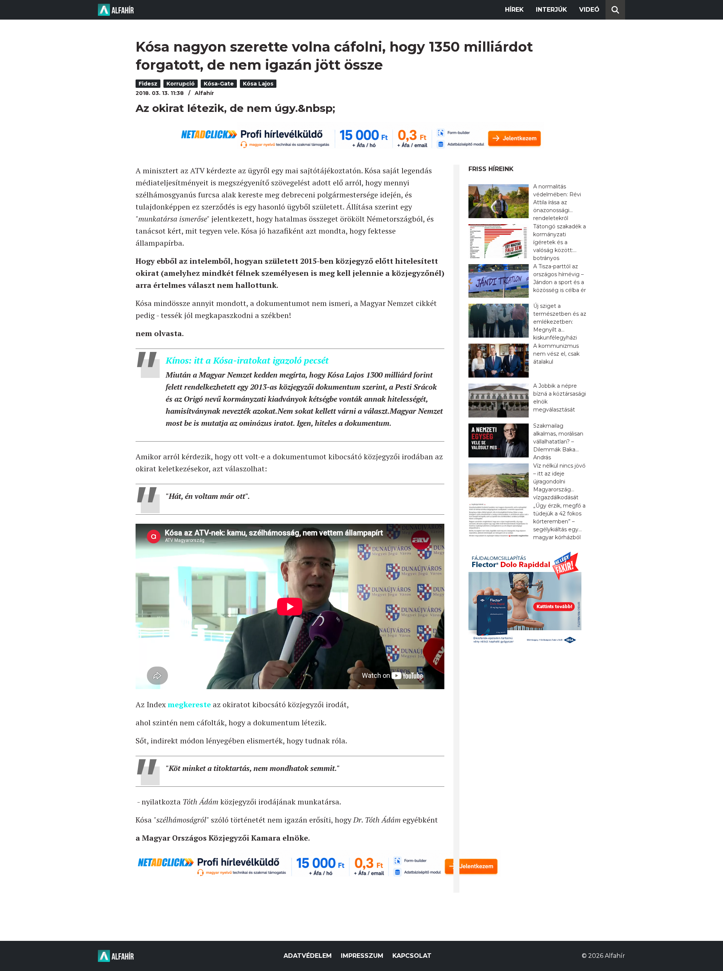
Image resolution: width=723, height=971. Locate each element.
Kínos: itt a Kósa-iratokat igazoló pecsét (247, 360)
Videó (589, 9)
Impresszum (362, 955)
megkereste (189, 704)
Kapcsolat (412, 955)
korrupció (180, 83)
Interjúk (551, 9)
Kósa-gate (219, 83)
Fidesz (148, 83)
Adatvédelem (308, 955)
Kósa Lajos (258, 83)
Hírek (514, 9)
